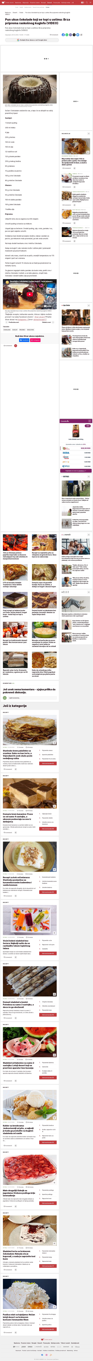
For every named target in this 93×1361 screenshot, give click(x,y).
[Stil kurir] (72, 1347)
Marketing (70, 1350)
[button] (54, 34)
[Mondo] (16, 1347)
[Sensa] (53, 1347)
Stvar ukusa (39, 317)
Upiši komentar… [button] (14, 698)
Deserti (15, 12)
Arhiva (75, 1350)
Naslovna (8, 12)
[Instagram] (46, 1355)
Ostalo (21, 12)
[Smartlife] (66, 1347)
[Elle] (59, 1347)
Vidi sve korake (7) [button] (48, 1266)
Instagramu (22, 319)
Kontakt (39, 1350)
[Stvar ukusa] (7, 2)
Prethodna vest (14, 322)
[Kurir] (24, 1347)
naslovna (30, 329)
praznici (22, 329)
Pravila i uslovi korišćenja (29, 1350)
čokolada (7, 329)
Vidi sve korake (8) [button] (48, 892)
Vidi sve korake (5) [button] (48, 763)
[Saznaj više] (88, 305)
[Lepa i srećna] (46, 1347)
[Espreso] (30, 1347)
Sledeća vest (46, 322)
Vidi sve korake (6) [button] (48, 829)
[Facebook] (42, 1355)
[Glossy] (77, 1347)
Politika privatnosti (60, 1350)
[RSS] (51, 1355)
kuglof (15, 329)
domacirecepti (39, 319)
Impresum (18, 1350)
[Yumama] (38, 1347)
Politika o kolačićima (48, 1350)
